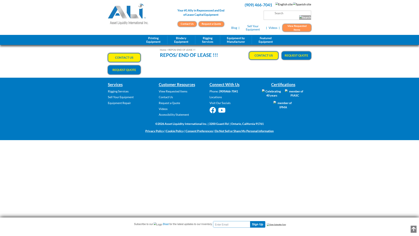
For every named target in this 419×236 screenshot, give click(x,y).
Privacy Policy (154, 131)
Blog (234, 28)
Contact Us (187, 23)
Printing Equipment (153, 39)
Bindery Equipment (181, 39)
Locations (216, 97)
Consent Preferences (199, 131)
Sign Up (257, 224)
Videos (273, 28)
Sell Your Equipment (253, 27)
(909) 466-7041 (258, 4)
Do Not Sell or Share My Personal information (244, 131)
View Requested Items (297, 27)
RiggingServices (207, 39)
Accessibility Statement (174, 114)
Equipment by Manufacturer (236, 39)
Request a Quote (211, 23)
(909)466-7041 (228, 91)
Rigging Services (118, 91)
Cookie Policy (175, 131)
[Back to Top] (414, 229)
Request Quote (296, 55)
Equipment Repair (119, 103)
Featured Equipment (266, 39)
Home (163, 49)
